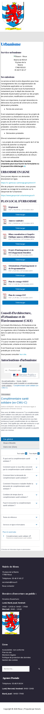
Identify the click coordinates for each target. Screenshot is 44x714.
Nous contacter (8, 586)
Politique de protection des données (16, 657)
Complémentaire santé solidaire (17, 536)
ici (24, 166)
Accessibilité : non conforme (13, 650)
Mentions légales (9, 655)
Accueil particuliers (8, 381)
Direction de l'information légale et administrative (16, 549)
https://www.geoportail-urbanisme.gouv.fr (18, 195)
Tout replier (21, 453)
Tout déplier (33, 453)
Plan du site (7, 652)
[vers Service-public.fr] (24, 375)
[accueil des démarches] (20, 365)
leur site (23, 354)
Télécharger (20, 214)
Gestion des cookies (10, 660)
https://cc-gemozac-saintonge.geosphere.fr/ (18, 183)
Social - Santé (22, 381)
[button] (20, 460)
